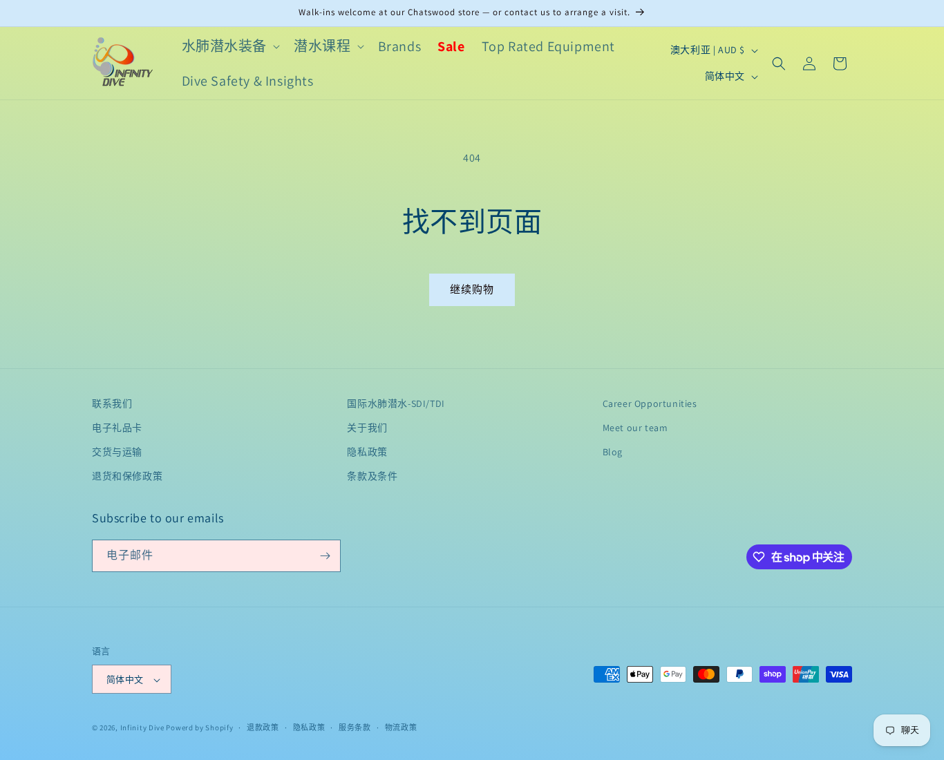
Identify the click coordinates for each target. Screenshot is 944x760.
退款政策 (263, 727)
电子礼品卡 (117, 427)
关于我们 (367, 427)
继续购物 (472, 289)
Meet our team (635, 427)
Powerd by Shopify (199, 728)
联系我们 (112, 403)
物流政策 (401, 727)
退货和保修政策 (127, 477)
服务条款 (355, 727)
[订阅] (325, 556)
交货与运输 (117, 452)
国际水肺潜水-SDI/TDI (395, 403)
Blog (613, 452)
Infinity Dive (142, 728)
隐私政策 (367, 452)
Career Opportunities (650, 403)
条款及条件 (372, 477)
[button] (229, 46)
